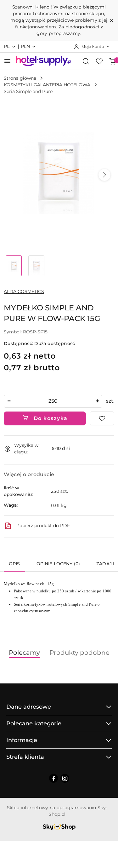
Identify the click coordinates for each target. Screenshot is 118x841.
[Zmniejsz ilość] (9, 401)
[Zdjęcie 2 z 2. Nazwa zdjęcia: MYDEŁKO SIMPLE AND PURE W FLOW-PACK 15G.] (36, 265)
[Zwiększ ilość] (97, 401)
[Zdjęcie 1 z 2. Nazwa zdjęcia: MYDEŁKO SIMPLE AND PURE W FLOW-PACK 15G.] (14, 265)
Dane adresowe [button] (28, 706)
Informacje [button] (21, 740)
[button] (104, 175)
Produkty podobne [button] (79, 652)
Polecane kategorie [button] (33, 723)
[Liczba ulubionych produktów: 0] (99, 61)
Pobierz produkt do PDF (43, 525)
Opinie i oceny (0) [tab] (58, 564)
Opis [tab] (14, 564)
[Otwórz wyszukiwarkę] (85, 61)
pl (7, 46)
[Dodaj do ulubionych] (102, 418)
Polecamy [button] (24, 652)
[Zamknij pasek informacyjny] (111, 20)
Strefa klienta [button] (25, 756)
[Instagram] (64, 778)
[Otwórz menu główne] (7, 61)
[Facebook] (53, 778)
